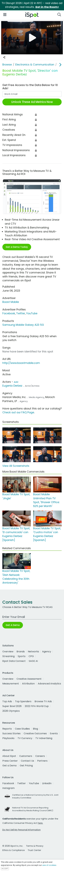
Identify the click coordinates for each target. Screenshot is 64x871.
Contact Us (27, 760)
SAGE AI (33, 661)
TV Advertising (43, 738)
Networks (33, 651)
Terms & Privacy (34, 845)
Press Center (10, 760)
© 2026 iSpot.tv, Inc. (12, 845)
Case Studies (22, 728)
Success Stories (11, 733)
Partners (42, 760)
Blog (35, 728)
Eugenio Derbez (12, 385)
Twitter (20, 313)
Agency (46, 651)
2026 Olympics (11, 711)
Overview (7, 651)
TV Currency (25, 738)
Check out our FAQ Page (18, 412)
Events (54, 733)
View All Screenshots (15, 466)
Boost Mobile (10, 302)
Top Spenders (23, 701)
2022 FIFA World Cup (37, 706)
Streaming (8, 656)
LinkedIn (46, 783)
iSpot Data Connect (14, 661)
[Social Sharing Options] (4, 57)
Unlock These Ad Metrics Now (32, 102)
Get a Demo (9, 765)
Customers (25, 756)
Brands (21, 651)
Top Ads (7, 701)
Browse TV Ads (43, 701)
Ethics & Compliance (13, 850)
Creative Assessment (29, 679)
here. (40, 823)
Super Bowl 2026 (12, 706)
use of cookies (49, 865)
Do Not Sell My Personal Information (21, 829)
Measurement (10, 683)
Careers (40, 756)
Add (16, 381)
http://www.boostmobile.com (21, 363)
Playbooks (8, 738)
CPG (31, 656)
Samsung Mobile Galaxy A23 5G (23, 325)
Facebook (8, 313)
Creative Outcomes (35, 733)
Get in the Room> (47, 7)
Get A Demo (13, 625)
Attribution (28, 683)
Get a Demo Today (17, 247)
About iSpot (9, 756)
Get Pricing (26, 765)
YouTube (31, 313)
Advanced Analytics (49, 683)
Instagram (8, 788)
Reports (7, 728)
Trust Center (34, 850)
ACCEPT (5, 868)
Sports (21, 656)
